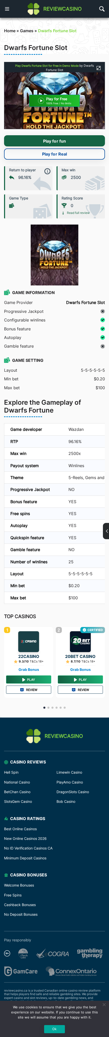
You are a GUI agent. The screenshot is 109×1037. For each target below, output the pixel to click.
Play (31, 680)
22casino (28, 656)
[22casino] (28, 641)
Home (9, 30)
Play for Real (54, 154)
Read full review (78, 213)
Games (26, 30)
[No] (103, 1004)
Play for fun (54, 141)
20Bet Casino (80, 656)
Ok (54, 1029)
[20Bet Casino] (80, 641)
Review (31, 690)
